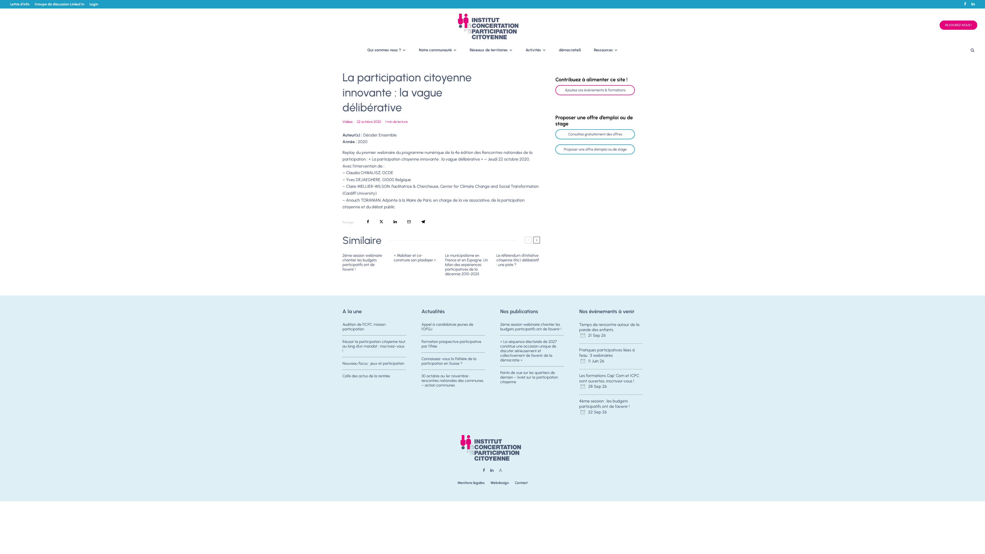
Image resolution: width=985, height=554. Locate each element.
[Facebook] (965, 4)
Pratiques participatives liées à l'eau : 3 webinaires (607, 353)
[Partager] (368, 222)
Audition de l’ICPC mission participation (364, 326)
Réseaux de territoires (489, 50)
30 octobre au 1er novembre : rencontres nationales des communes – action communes (452, 381)
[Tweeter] (381, 222)
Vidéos (347, 122)
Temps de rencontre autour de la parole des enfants (609, 327)
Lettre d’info (19, 4)
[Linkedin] (973, 4)
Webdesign (499, 483)
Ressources (603, 50)
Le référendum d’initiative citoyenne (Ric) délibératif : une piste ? (517, 260)
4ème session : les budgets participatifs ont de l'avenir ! (604, 404)
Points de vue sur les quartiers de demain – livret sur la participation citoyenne (529, 377)
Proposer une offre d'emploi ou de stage (595, 149)
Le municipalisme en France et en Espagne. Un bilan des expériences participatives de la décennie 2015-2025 (466, 264)
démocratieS (570, 50)
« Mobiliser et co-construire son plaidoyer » (415, 257)
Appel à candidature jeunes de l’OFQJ (447, 326)
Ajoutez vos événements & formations (595, 90)
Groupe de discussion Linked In (59, 4)
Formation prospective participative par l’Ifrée (451, 344)
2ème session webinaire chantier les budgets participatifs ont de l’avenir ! (362, 262)
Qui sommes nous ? (384, 50)
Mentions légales (471, 483)
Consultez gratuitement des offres (595, 134)
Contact (521, 483)
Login (94, 4)
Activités (533, 50)
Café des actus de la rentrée (366, 376)
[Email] (409, 222)
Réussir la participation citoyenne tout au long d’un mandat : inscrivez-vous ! (373, 346)
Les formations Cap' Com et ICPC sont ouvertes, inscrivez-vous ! (609, 378)
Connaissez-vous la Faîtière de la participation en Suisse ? (448, 361)
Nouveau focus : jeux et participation (373, 363)
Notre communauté (435, 50)
